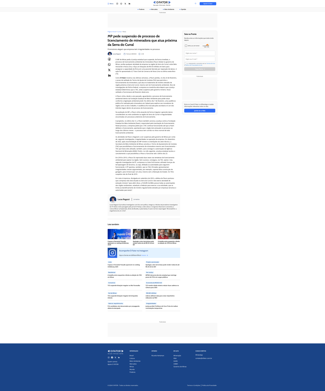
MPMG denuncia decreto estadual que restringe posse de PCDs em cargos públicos (161, 276)
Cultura (132, 358)
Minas (132, 367)
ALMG (176, 361)
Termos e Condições (193, 385)
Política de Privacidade (209, 385)
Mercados (154, 9)
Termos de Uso (211, 63)
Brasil (132, 356)
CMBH (176, 364)
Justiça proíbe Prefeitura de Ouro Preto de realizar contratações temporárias (162, 307)
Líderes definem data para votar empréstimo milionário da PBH (160, 297)
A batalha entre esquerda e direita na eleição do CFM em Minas (125, 276)
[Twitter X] (125, 4)
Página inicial (112, 32)
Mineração (177, 356)
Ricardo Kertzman (157, 356)
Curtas (119, 32)
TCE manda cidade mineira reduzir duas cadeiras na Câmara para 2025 (162, 286)
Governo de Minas (180, 367)
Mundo (132, 369)
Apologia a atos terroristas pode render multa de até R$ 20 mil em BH (162, 266)
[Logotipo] (162, 3)
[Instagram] (117, 4)
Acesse (143, 255)
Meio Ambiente (169, 9)
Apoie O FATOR (113, 364)
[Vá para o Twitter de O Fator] (115, 357)
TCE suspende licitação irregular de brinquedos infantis (123, 297)
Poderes (141, 9)
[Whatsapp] (121, 4)
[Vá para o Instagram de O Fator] (109, 357)
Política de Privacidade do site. (194, 65)
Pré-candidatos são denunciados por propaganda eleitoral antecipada (123, 307)
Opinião (183, 9)
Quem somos (112, 362)
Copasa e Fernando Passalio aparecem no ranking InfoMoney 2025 (124, 266)
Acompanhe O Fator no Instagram (133, 250)
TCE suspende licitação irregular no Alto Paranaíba (124, 285)
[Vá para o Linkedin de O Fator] (119, 357)
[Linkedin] (129, 4)
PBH (175, 358)
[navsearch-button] (195, 3)
